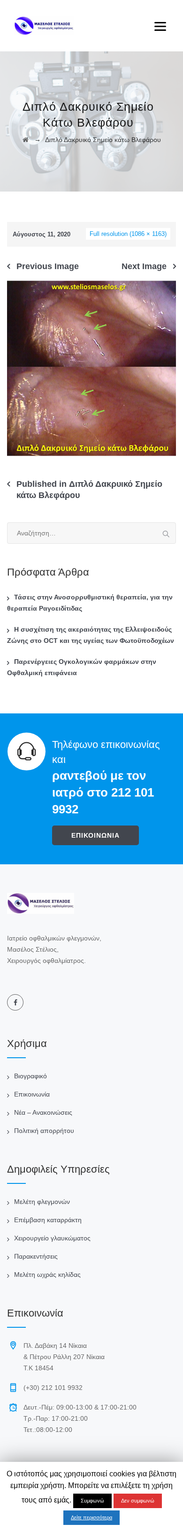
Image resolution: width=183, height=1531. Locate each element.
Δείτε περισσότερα (91, 1517)
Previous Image (47, 266)
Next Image (144, 266)
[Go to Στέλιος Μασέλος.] (26, 139)
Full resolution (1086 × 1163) (128, 233)
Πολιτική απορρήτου (44, 1130)
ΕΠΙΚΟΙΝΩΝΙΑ (95, 835)
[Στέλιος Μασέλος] (44, 25)
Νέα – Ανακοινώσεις (43, 1112)
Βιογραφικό (30, 1076)
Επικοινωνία (32, 1094)
